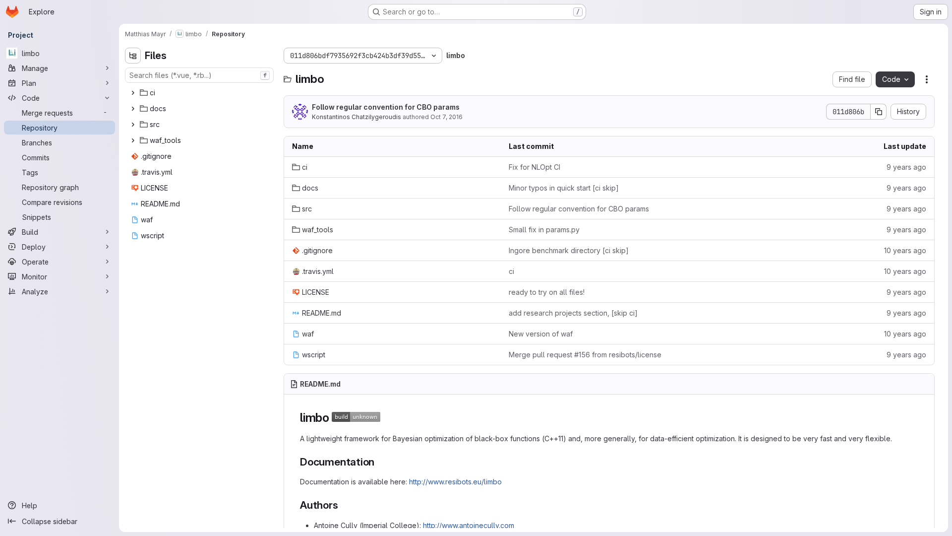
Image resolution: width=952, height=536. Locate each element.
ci (511, 271)
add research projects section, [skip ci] (573, 313)
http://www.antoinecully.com (468, 525)
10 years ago (905, 250)
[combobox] (199, 75)
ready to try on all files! (547, 292)
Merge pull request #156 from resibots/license (585, 354)
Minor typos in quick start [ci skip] (564, 188)
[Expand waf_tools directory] (133, 140)
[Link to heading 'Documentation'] (380, 462)
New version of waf (541, 334)
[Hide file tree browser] (133, 56)
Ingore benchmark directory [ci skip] (569, 250)
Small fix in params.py (544, 229)
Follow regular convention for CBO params (386, 107)
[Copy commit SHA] (879, 112)
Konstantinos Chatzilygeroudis (356, 117)
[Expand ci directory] (133, 93)
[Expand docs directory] (133, 109)
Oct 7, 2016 (446, 117)
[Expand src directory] (133, 125)
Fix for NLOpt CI (534, 167)
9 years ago (906, 167)
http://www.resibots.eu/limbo (455, 481)
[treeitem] (200, 93)
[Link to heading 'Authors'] (344, 505)
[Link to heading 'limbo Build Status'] (386, 417)
